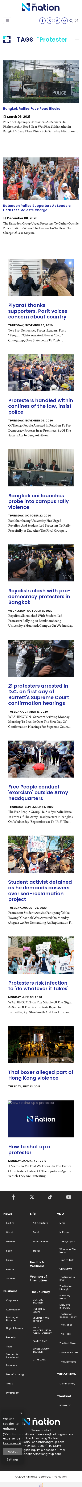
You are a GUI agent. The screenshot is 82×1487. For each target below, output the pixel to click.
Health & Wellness (37, 1264)
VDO (60, 1214)
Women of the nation (38, 1278)
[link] (41, 100)
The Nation (59, 1477)
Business (10, 1291)
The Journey (40, 1292)
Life (33, 1214)
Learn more (12, 1443)
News (7, 1214)
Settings (13, 1459)
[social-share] (42, 20)
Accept (12, 1451)
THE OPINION (67, 1374)
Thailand (64, 1396)
